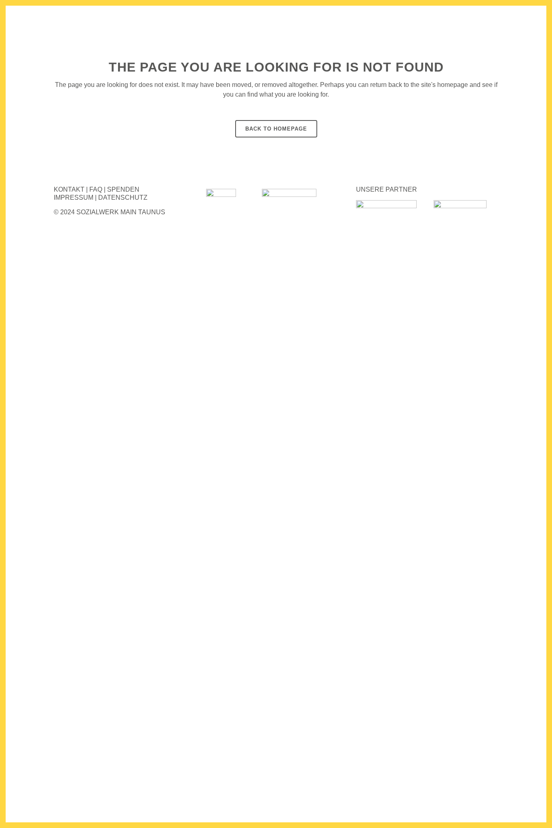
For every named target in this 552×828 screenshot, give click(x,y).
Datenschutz (122, 197)
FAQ (95, 189)
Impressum (73, 197)
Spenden (123, 189)
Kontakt (69, 189)
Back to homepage (276, 129)
